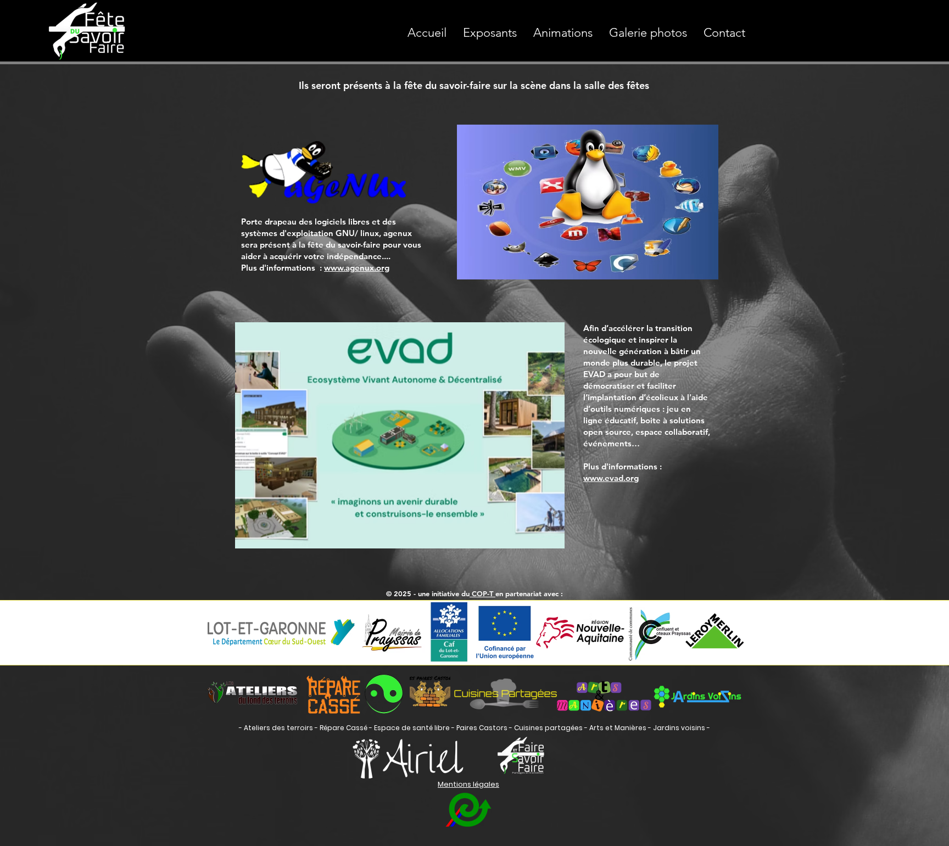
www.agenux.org (356, 267)
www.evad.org (611, 478)
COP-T (482, 593)
